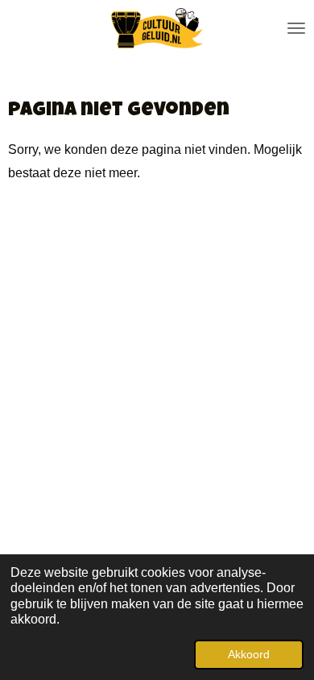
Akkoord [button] (249, 654)
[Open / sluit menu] (296, 28)
